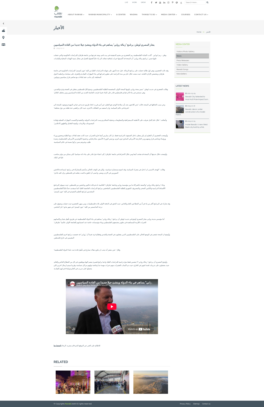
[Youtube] (160, 2)
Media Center (183, 44)
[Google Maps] (177, 2)
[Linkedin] (164, 2)
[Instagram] (168, 2)
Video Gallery (182, 65)
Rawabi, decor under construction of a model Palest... (190, 112)
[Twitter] (156, 2)
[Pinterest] (172, 2)
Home (199, 32)
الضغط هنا (58, 346)
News (179, 56)
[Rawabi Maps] (3, 37)
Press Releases (183, 60)
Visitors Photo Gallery (185, 51)
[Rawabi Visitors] (3, 44)
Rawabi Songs (182, 69)
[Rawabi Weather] (3, 30)
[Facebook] (151, 2)
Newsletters (182, 74)
